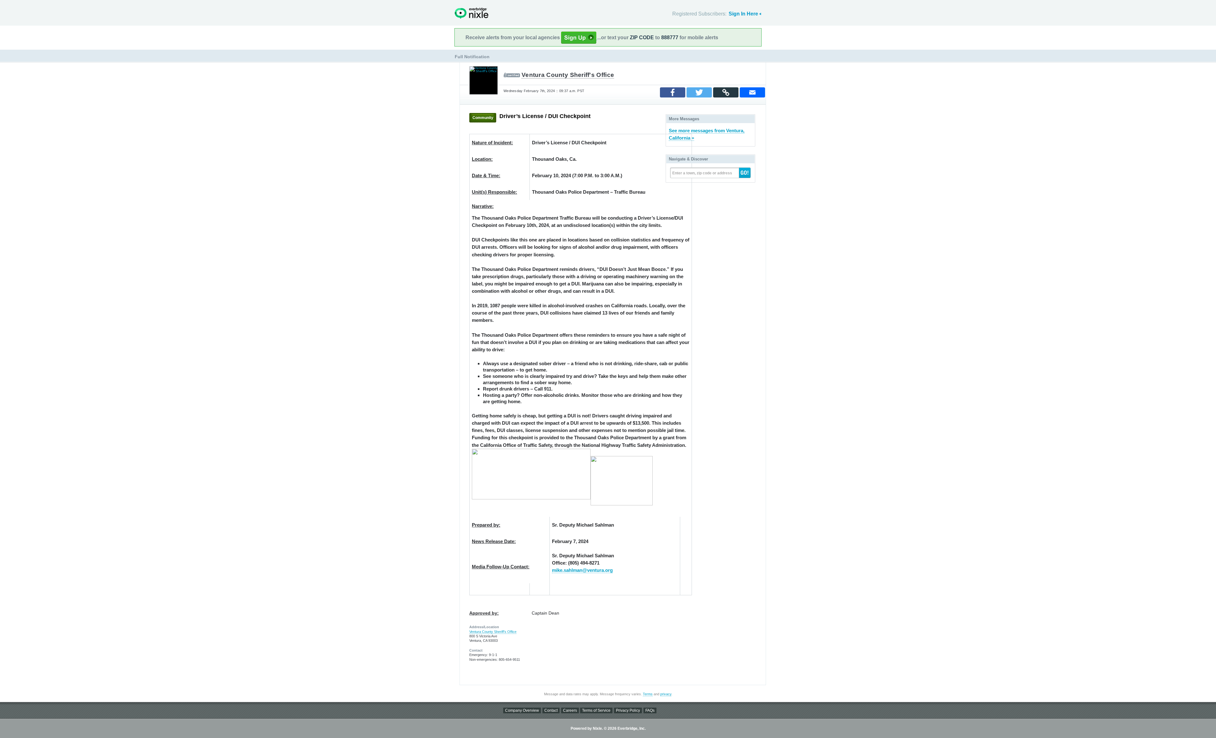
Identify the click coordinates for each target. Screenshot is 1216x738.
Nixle (471, 13)
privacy (665, 694)
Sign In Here (743, 13)
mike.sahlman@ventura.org (582, 570)
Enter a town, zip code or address (702, 173)
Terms (648, 694)
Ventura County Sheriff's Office (568, 75)
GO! (745, 172)
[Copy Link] (725, 92)
